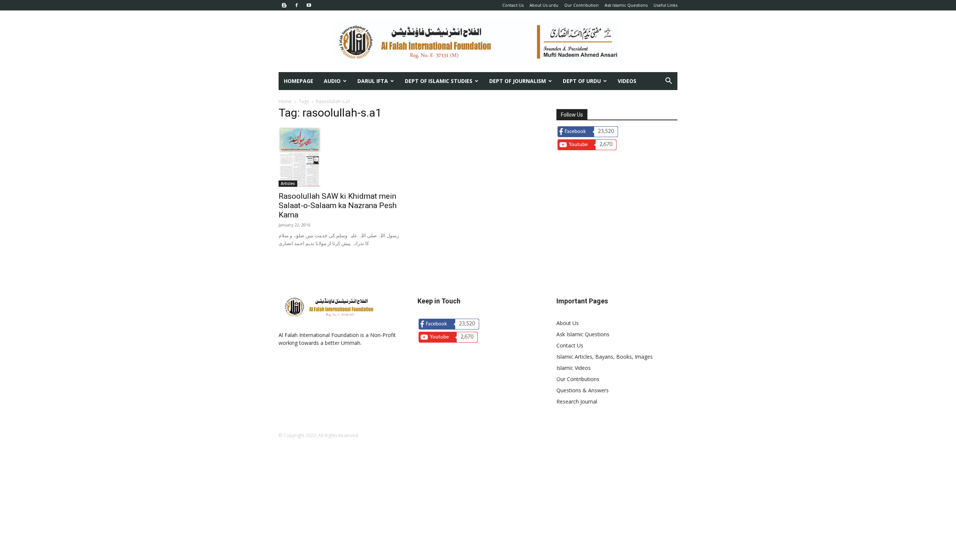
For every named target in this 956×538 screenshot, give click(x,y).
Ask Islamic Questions (626, 5)
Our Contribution (581, 5)
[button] (668, 81)
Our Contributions (577, 379)
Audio (332, 80)
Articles (288, 183)
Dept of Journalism (517, 80)
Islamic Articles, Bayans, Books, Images (604, 356)
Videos (627, 80)
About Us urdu (544, 5)
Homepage (298, 80)
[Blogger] (284, 5)
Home (285, 101)
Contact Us (513, 5)
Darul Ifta (372, 80)
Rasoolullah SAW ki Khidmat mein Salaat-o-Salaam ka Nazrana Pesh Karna (338, 205)
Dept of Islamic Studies (438, 80)
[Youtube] (308, 5)
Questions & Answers (582, 390)
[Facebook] (296, 5)
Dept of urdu (582, 80)
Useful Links (665, 5)
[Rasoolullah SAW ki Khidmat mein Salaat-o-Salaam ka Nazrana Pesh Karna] (339, 157)
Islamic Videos (573, 367)
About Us (567, 323)
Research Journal (576, 401)
